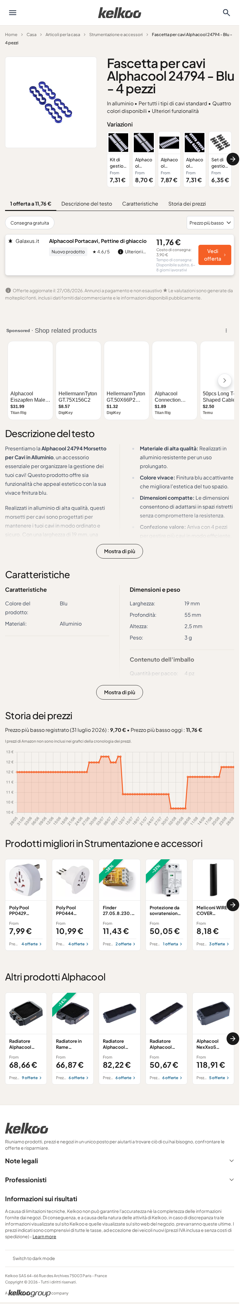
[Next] (233, 159)
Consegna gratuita (29, 223)
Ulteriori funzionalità (175, 111)
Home (11, 34)
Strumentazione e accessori (116, 34)
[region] (170, 159)
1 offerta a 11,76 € (30, 203)
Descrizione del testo (86, 203)
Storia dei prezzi (187, 203)
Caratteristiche (140, 203)
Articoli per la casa (63, 34)
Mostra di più (119, 551)
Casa (31, 34)
